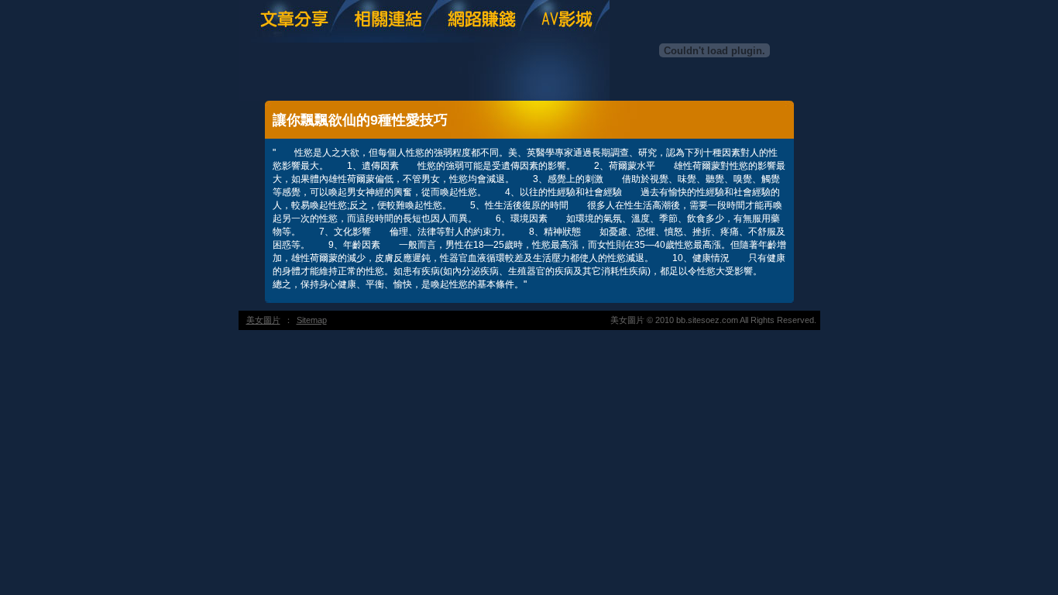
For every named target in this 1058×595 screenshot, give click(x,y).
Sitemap (312, 320)
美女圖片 (263, 320)
